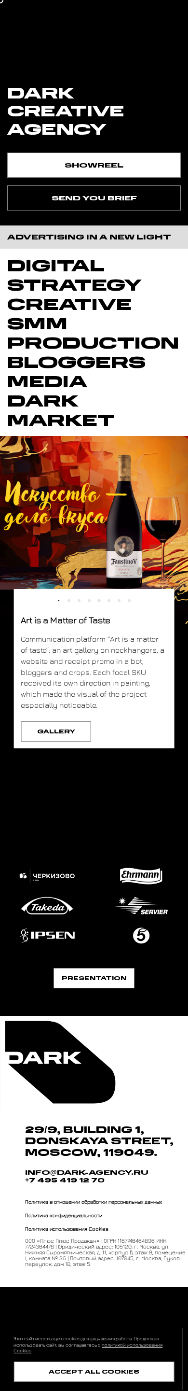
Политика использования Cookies (66, 1228)
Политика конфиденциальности (63, 1215)
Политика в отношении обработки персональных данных (93, 1201)
